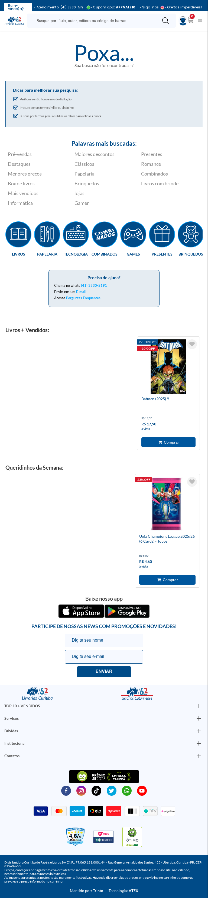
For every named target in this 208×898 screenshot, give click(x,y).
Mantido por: (86, 890)
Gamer (81, 203)
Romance (151, 164)
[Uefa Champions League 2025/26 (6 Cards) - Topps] (166, 505)
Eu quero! (104, 671)
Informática (20, 203)
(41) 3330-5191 (94, 285)
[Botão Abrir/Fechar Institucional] (199, 706)
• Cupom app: (113, 7)
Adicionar (168, 442)
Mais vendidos (23, 193)
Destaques (19, 164)
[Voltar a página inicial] (14, 20)
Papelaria (84, 174)
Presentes (151, 154)
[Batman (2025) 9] (168, 367)
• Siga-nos (149, 7)
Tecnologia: (123, 890)
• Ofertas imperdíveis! (183, 7)
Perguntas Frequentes (83, 298)
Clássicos (84, 164)
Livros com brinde (159, 183)
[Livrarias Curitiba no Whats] (127, 790)
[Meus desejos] (192, 344)
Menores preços (25, 174)
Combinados (154, 174)
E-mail (81, 291)
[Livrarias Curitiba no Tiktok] (96, 790)
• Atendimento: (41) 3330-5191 (59, 7)
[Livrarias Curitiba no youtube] (142, 790)
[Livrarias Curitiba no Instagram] (81, 790)
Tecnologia (76, 254)
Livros (18, 254)
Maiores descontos (94, 154)
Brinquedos (86, 183)
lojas (79, 193)
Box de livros (21, 183)
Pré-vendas (20, 154)
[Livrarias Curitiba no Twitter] (111, 790)
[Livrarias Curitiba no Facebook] (66, 790)
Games (133, 254)
